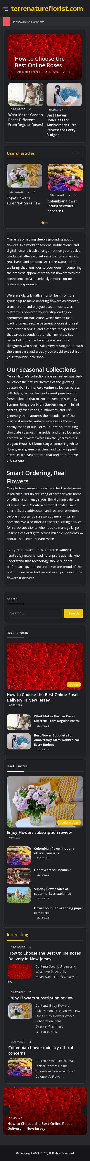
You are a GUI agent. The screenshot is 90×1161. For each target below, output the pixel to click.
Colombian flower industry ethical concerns (62, 206)
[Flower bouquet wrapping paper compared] (19, 912)
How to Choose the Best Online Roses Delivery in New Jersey (43, 697)
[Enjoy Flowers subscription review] (24, 176)
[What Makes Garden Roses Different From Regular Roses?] (25, 94)
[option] (24, 185)
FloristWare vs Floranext (28, 22)
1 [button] (43, 222)
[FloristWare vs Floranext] (19, 876)
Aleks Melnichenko (28, 72)
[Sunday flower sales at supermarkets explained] (19, 895)
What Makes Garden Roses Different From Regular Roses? (25, 119)
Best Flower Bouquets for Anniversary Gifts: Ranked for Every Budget (62, 125)
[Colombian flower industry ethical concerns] (65, 177)
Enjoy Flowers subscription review (23, 200)
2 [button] (45, 223)
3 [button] (47, 223)
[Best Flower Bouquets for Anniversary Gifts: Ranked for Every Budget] (64, 94)
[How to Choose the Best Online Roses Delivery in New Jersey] (45, 57)
